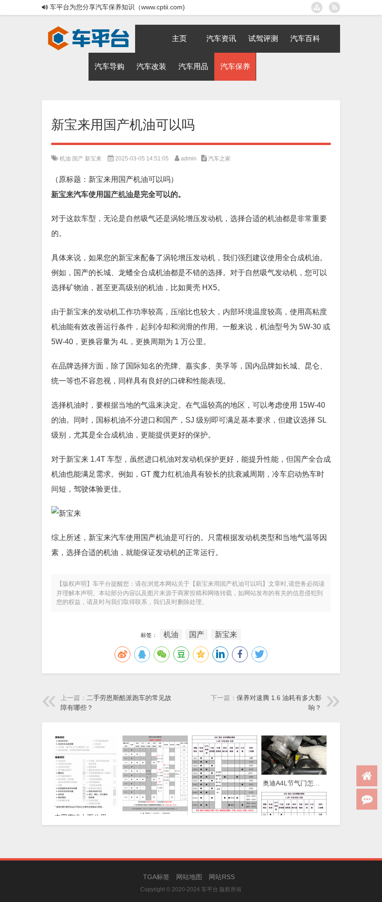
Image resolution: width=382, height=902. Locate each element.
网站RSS (222, 877)
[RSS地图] (334, 7)
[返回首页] (366, 775)
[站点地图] (316, 7)
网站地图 (189, 877)
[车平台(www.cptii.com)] (88, 28)
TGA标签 (156, 877)
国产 (77, 158)
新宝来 (93, 158)
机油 (65, 158)
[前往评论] (366, 799)
